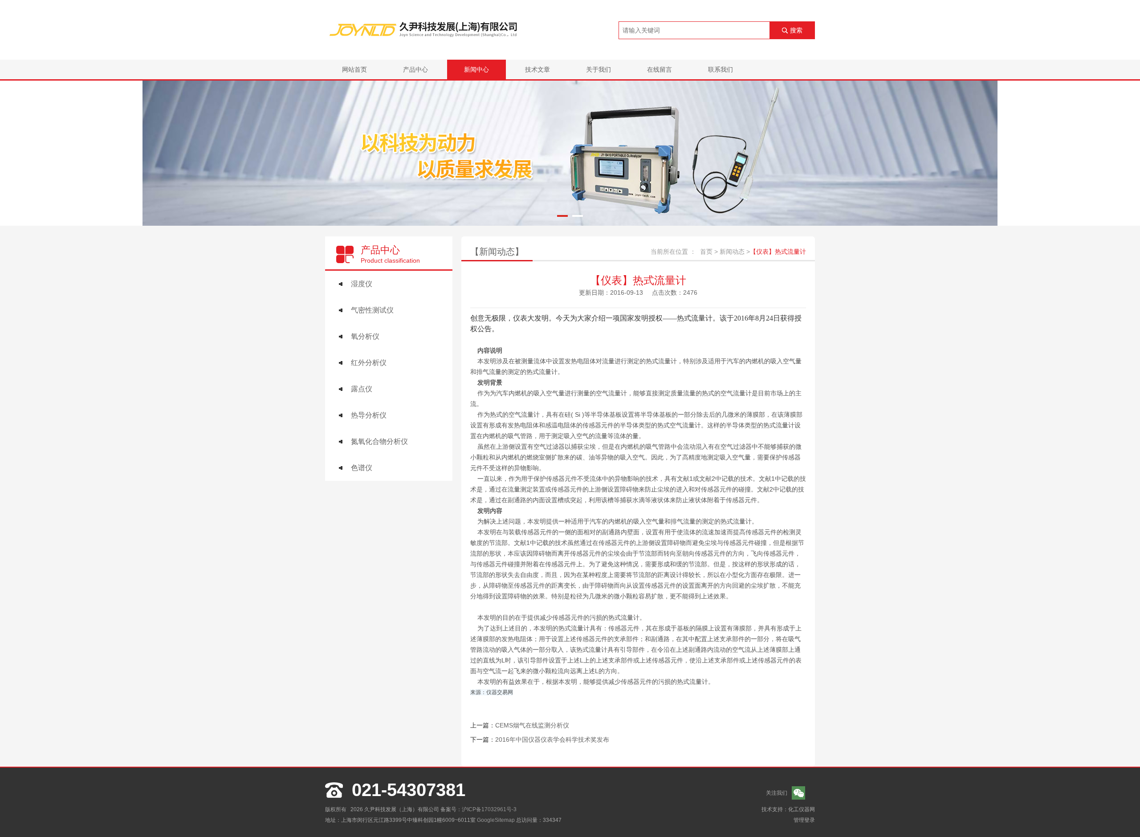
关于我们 (598, 69)
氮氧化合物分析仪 (379, 441)
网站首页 (354, 69)
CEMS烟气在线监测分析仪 (532, 725)
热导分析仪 (369, 415)
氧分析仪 (365, 336)
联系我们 (720, 69)
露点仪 (361, 389)
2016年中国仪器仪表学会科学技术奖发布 (552, 739)
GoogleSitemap (496, 820)
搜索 (796, 30)
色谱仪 (361, 467)
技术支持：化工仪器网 (788, 809)
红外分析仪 (369, 362)
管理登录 (804, 820)
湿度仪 (361, 284)
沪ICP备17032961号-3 (489, 809)
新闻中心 (476, 69)
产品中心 (415, 69)
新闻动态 (732, 251)
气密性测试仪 (372, 310)
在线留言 (659, 69)
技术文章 (537, 69)
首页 (706, 251)
